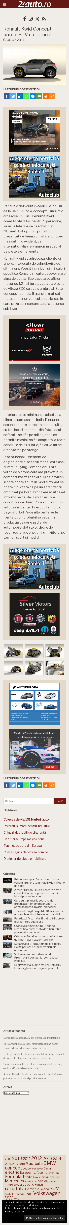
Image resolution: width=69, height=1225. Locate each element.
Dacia (47, 1168)
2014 (57, 1159)
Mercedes (14, 1180)
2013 (47, 1158)
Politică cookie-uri (15, 1211)
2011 (27, 1158)
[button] (13, 651)
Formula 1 (14, 1176)
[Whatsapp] (26, 96)
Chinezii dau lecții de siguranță (25, 832)
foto (28, 1177)
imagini (37, 1177)
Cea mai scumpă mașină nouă (24, 839)
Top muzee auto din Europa (23, 845)
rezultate (14, 1188)
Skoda (44, 1189)
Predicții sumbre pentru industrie (27, 826)
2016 (15, 1163)
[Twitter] (13, 96)
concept (13, 1168)
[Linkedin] (20, 96)
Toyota (16, 1194)
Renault (40, 1184)
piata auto (51, 1181)
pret (16, 1184)
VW (9, 1198)
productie (26, 1184)
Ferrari (51, 1173)
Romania (32, 1189)
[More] (52, 96)
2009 (8, 1159)
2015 (8, 1163)
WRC (16, 1198)
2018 (22, 1163)
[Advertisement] (34, 998)
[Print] (46, 96)
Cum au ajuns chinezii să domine (26, 852)
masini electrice (51, 1177)
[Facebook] (7, 96)
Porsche (9, 1185)
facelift (41, 1172)
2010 (17, 1158)
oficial (42, 1181)
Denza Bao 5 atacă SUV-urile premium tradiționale (31, 1037)
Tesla (8, 1194)
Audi (29, 1163)
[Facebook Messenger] (33, 96)
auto (39, 1163)
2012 (36, 1158)
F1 (33, 1172)
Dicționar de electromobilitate (25, 858)
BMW (49, 1163)
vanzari (26, 1193)
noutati (33, 1181)
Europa (25, 1172)
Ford (57, 1173)
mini (27, 1182)
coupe (27, 1168)
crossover (37, 1168)
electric (12, 1172)
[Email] (39, 96)
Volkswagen (46, 1193)
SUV (54, 1188)
